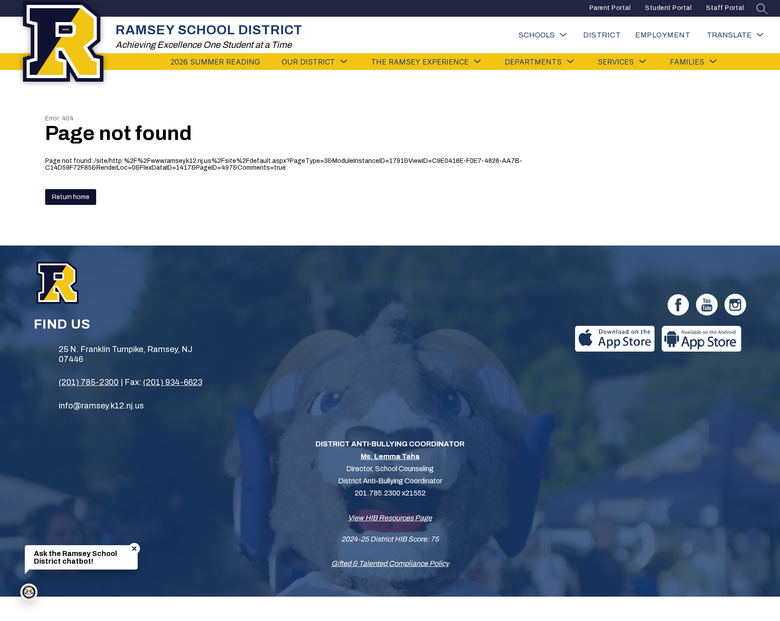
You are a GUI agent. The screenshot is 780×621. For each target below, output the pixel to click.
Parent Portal (610, 8)
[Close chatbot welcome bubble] (134, 548)
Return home (70, 197)
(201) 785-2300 (89, 382)
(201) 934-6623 (172, 382)
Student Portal (668, 8)
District (602, 35)
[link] (662, 35)
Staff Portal (725, 8)
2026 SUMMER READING (215, 61)
